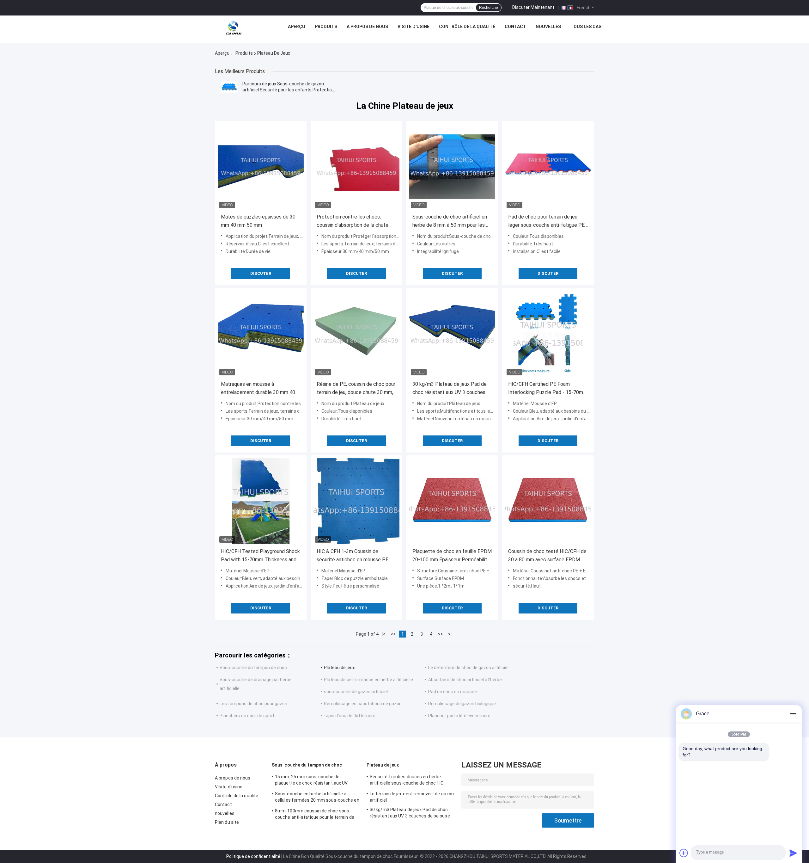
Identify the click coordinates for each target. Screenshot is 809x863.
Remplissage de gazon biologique (462, 703)
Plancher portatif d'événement (459, 715)
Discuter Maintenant (533, 7)
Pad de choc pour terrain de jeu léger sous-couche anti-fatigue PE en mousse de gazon (546, 221)
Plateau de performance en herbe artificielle (368, 679)
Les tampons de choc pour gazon (253, 703)
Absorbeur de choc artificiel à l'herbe (465, 679)
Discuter (260, 273)
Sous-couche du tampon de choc (253, 667)
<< (393, 634)
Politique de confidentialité (253, 856)
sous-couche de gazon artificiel (356, 691)
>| (450, 634)
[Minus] (793, 714)
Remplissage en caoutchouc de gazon (363, 703)
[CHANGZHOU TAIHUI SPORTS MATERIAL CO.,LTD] (233, 28)
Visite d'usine (413, 26)
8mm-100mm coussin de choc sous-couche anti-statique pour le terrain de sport (314, 815)
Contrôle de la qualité (467, 26)
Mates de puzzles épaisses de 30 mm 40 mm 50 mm (258, 221)
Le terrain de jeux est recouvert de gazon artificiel (412, 797)
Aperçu (296, 26)
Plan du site (227, 822)
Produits (326, 26)
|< (383, 634)
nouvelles (548, 26)
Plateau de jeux (339, 667)
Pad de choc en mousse (452, 691)
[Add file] (683, 853)
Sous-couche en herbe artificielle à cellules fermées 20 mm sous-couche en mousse (317, 797)
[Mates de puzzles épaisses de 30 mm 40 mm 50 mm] (261, 167)
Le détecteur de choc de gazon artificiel (468, 667)
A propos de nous (367, 26)
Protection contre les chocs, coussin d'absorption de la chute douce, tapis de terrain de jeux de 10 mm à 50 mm (353, 221)
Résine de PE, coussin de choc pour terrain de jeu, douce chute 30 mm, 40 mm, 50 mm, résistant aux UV (356, 389)
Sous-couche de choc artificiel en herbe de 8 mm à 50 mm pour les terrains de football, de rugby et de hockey (451, 221)
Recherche (488, 7)
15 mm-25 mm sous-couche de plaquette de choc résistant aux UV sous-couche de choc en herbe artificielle (317, 780)
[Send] (793, 853)
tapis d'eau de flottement (350, 715)
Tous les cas (585, 26)
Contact (515, 26)
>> (440, 634)
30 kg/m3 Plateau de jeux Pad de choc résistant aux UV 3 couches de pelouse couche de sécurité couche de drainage (449, 389)
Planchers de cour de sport (247, 715)
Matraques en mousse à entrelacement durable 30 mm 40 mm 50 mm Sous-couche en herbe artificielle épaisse (259, 389)
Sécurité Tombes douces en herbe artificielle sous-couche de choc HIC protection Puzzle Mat (407, 780)
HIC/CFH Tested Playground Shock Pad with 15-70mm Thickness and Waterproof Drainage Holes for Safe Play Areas (260, 556)
